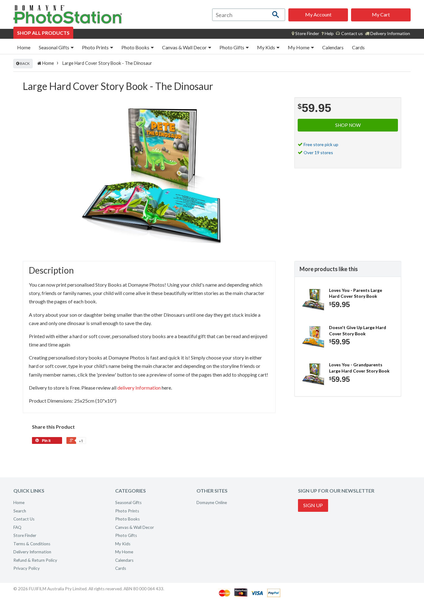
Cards (358, 47)
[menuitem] (305, 33)
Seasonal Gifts (54, 47)
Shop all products (43, 33)
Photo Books (135, 47)
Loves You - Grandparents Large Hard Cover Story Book (359, 367)
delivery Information (139, 388)
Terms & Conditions (31, 543)
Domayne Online (211, 502)
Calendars (333, 47)
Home (23, 47)
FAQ (17, 527)
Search (19, 510)
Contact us (351, 33)
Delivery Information (389, 33)
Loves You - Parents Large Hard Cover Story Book (355, 293)
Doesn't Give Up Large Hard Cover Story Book (357, 330)
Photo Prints (96, 47)
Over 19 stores (318, 152)
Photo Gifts (232, 47)
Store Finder (24, 535)
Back (24, 63)
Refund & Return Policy (35, 560)
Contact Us (23, 518)
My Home (299, 47)
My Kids (266, 47)
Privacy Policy (26, 568)
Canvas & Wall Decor (185, 47)
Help (329, 33)
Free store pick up (321, 144)
